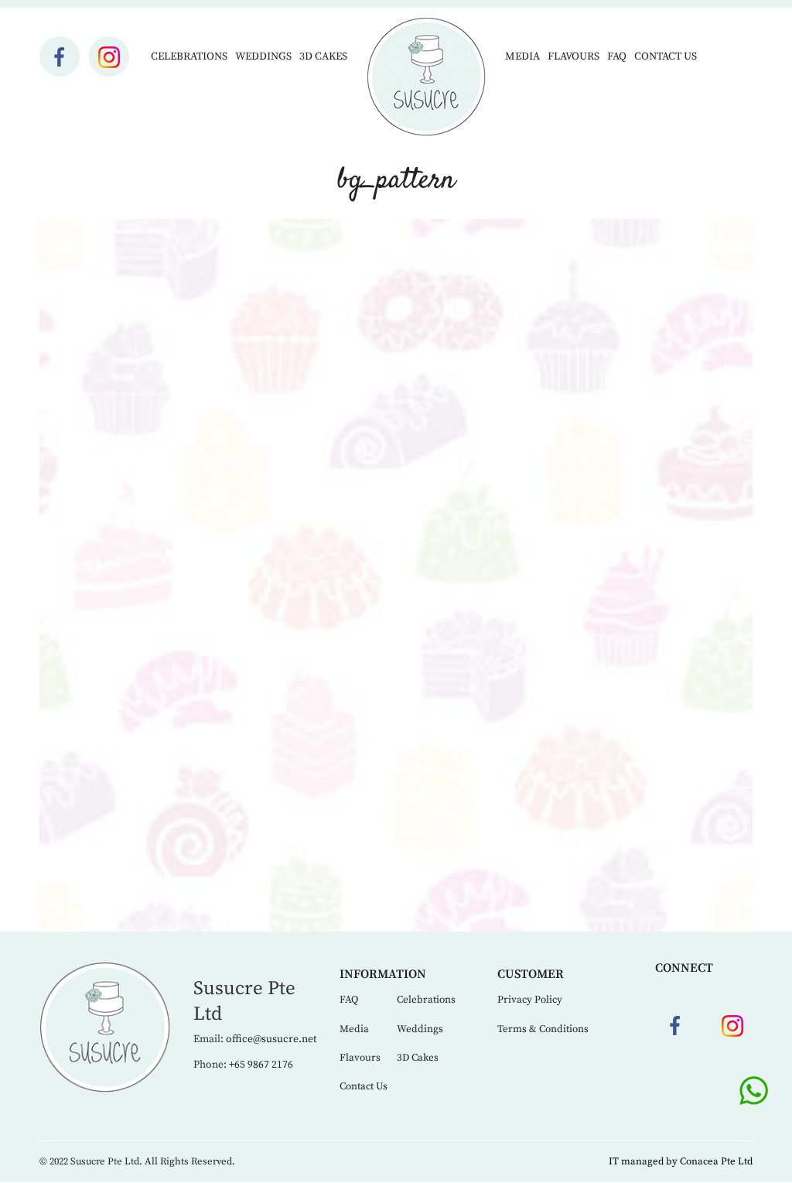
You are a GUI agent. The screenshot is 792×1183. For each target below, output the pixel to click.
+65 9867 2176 (261, 1065)
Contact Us (665, 56)
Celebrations (189, 56)
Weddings (263, 56)
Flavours (573, 56)
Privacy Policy (529, 999)
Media (522, 56)
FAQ (616, 56)
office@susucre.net (271, 1039)
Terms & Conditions (543, 1029)
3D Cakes (323, 56)
